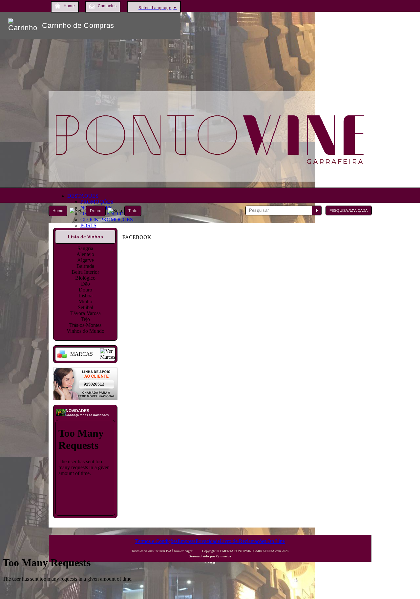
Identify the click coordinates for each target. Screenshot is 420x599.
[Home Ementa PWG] (210, 183)
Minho (85, 301)
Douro (95, 211)
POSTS (88, 225)
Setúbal (85, 307)
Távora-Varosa (85, 313)
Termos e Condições (156, 541)
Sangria (85, 248)
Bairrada (85, 266)
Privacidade (208, 541)
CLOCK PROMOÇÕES (106, 219)
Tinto (132, 211)
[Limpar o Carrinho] (155, 25)
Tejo (85, 319)
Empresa (187, 541)
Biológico (85, 278)
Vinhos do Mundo (85, 331)
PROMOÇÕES (96, 202)
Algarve (85, 260)
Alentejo (85, 254)
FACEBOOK (136, 237)
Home (58, 211)
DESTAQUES (82, 196)
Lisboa (85, 295)
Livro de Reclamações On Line (252, 541)
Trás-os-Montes (85, 325)
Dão (85, 284)
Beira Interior (85, 272)
